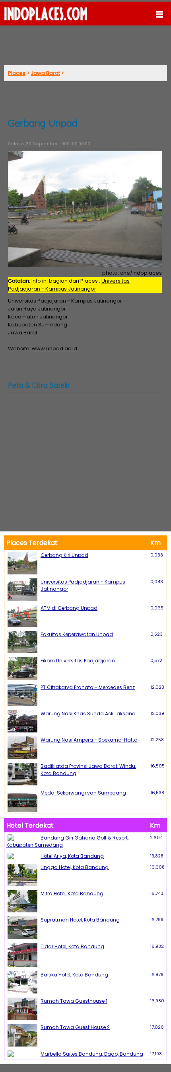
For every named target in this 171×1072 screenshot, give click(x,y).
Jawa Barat (45, 73)
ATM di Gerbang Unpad (69, 608)
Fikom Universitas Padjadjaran (78, 660)
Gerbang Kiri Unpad (64, 555)
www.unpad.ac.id (54, 348)
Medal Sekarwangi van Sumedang (83, 792)
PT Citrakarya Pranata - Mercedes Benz (88, 687)
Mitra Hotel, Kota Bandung (72, 893)
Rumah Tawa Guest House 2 (75, 1027)
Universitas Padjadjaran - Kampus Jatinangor (69, 285)
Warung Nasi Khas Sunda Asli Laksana (88, 713)
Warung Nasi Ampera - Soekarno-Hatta (89, 739)
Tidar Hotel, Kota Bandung (72, 946)
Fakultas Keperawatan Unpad (77, 634)
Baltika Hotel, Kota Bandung (74, 974)
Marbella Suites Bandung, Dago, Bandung (92, 1054)
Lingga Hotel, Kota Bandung (75, 867)
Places (16, 73)
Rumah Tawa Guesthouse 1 (74, 1001)
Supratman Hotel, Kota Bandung (80, 919)
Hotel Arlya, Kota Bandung (72, 856)
